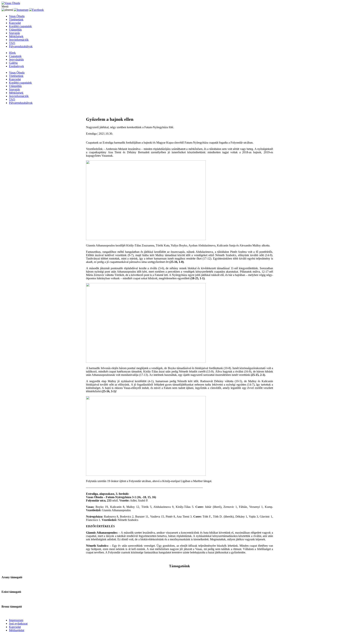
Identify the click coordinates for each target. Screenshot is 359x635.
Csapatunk (15, 56)
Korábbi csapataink (20, 26)
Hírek (12, 52)
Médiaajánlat (16, 630)
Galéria (13, 62)
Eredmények (16, 66)
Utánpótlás (15, 29)
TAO (12, 43)
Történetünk (16, 19)
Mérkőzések (16, 36)
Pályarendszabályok (21, 46)
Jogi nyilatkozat (18, 623)
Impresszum (16, 620)
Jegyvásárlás (16, 59)
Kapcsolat (15, 22)
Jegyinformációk (19, 39)
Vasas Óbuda (16, 16)
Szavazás (14, 33)
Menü (4, 6)
